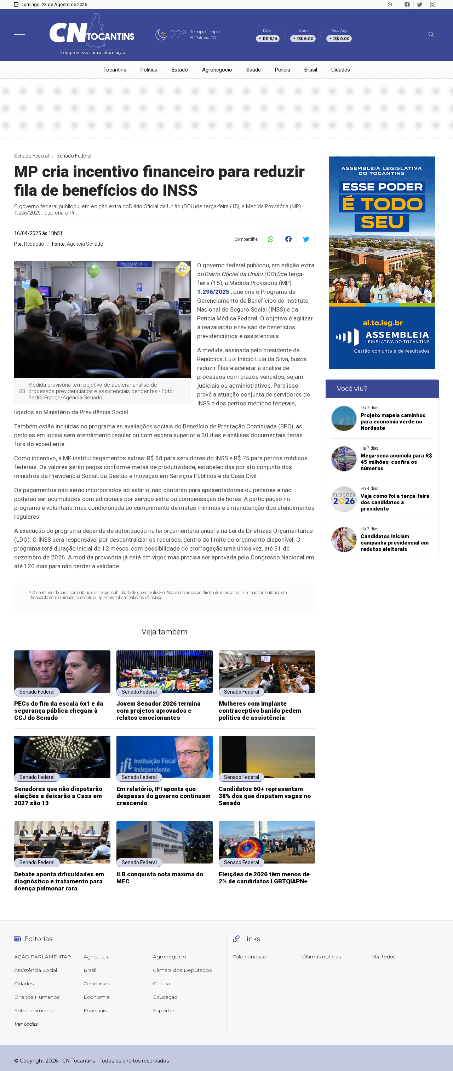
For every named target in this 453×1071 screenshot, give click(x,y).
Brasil (310, 70)
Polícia (282, 70)
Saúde (253, 70)
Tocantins (114, 70)
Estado (180, 70)
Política (149, 70)
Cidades (340, 70)
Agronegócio (217, 70)
